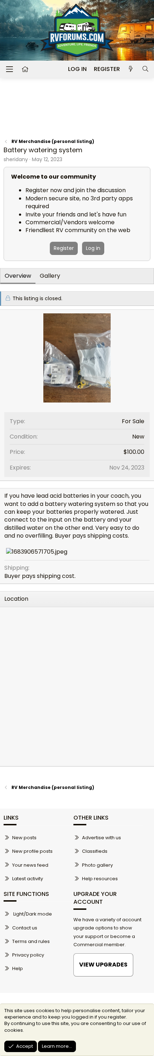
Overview (18, 276)
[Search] (145, 69)
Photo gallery (97, 865)
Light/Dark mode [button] (32, 914)
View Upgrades (103, 964)
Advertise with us (101, 837)
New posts (24, 837)
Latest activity (27, 878)
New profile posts (32, 851)
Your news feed (30, 865)
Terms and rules (31, 941)
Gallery (50, 276)
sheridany (16, 159)
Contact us (24, 927)
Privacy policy (28, 955)
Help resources (100, 878)
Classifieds (94, 851)
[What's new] (131, 69)
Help (17, 968)
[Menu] (9, 69)
